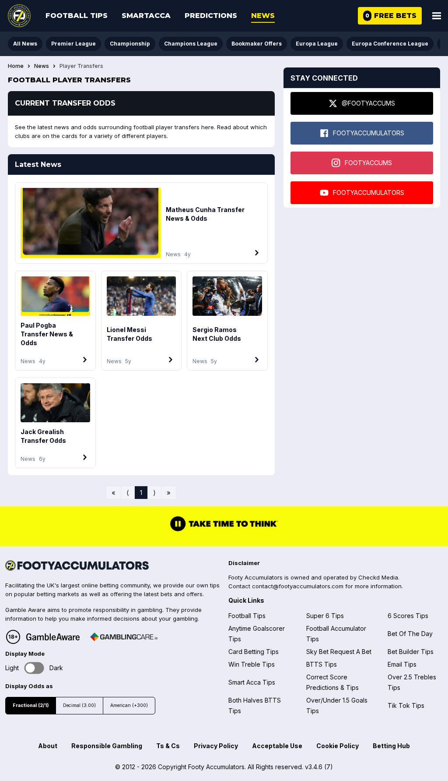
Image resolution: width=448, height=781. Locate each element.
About (47, 745)
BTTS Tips (321, 664)
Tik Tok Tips (406, 705)
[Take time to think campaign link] (224, 530)
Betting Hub (391, 745)
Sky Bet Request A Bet (338, 651)
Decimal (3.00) (79, 705)
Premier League (73, 43)
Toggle (34, 668)
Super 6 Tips (325, 615)
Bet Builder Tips (411, 651)
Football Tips (77, 15)
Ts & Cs (168, 745)
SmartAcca (146, 15)
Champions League (190, 43)
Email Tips (402, 664)
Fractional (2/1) (31, 705)
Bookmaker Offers (256, 43)
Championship (130, 43)
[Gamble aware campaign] (53, 636)
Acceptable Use (277, 745)
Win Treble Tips (251, 664)
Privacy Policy (216, 745)
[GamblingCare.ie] (124, 637)
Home (16, 66)
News (263, 15)
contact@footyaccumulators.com (297, 586)
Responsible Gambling (106, 745)
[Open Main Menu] (436, 15)
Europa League (317, 43)
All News (25, 43)
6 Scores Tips (408, 615)
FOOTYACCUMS (368, 162)
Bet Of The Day (410, 633)
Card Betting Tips (253, 651)
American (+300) (129, 705)
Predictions (211, 15)
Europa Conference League (390, 43)
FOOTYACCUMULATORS (368, 133)
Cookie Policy (337, 745)
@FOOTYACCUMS (368, 103)
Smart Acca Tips (251, 682)
